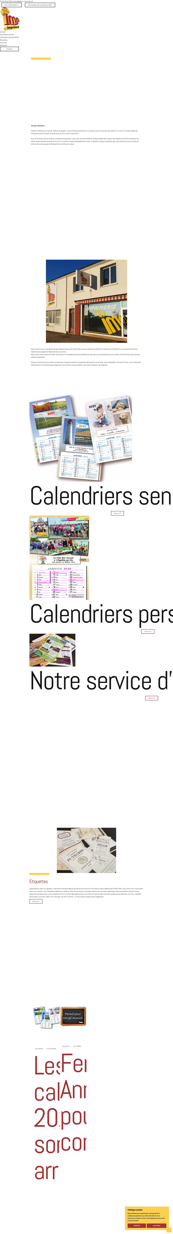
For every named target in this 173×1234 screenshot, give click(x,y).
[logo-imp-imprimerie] (10, 19)
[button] (168, 1229)
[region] (147, 1218)
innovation (58, 141)
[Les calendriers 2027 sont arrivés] (46, 1028)
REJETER (137, 1225)
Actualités (39, 1049)
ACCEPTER (156, 1225)
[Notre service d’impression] (52, 666)
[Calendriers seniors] (80, 481)
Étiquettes (38, 881)
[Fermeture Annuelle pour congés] (73, 1026)
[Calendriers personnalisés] (59, 599)
